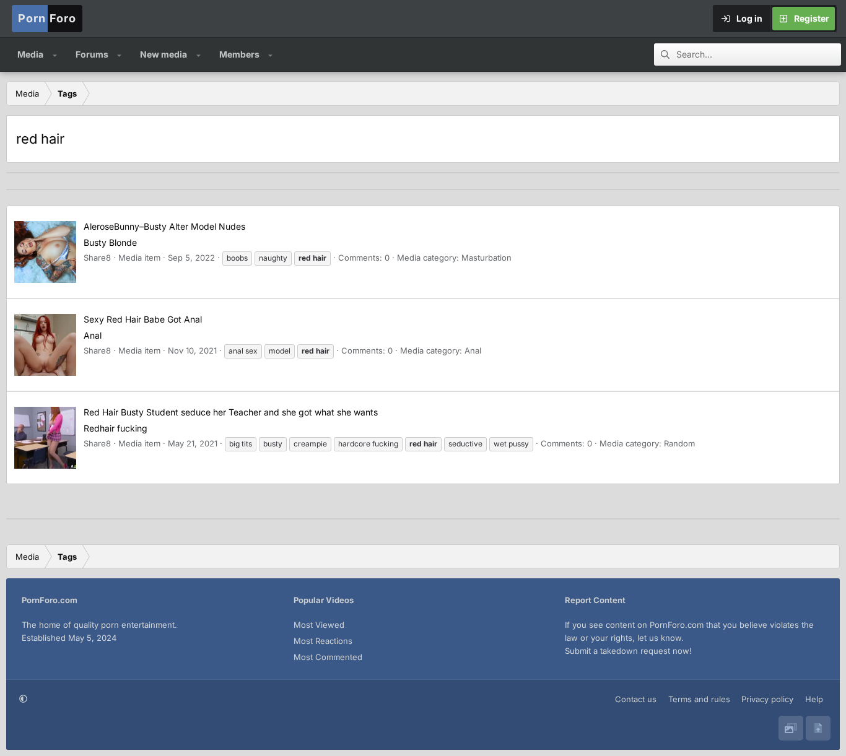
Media (30, 54)
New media (163, 54)
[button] (54, 54)
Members (239, 54)
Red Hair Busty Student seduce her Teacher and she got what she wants (231, 412)
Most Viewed (319, 625)
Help (814, 699)
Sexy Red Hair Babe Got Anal (143, 319)
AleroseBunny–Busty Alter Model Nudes (164, 226)
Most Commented (328, 657)
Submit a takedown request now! (628, 651)
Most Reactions (323, 641)
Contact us (635, 699)
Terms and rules (699, 699)
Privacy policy (767, 699)
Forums (92, 54)
